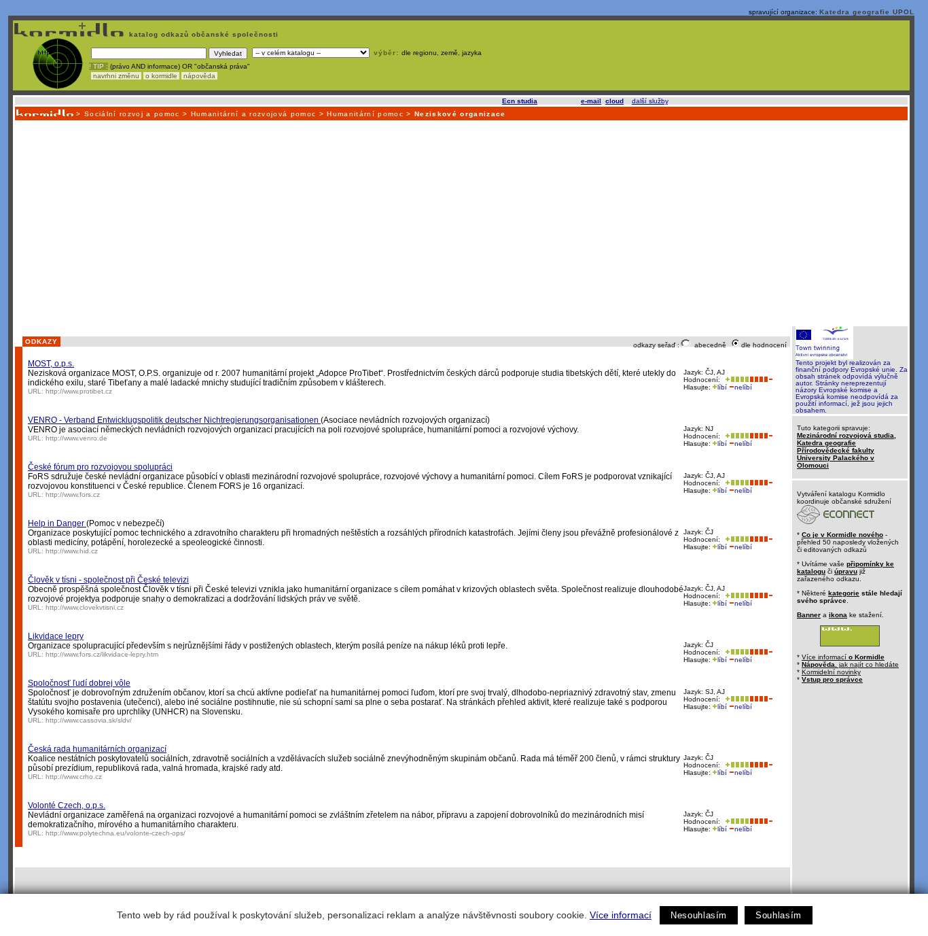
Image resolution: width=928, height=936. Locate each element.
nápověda (199, 76)
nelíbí (743, 387)
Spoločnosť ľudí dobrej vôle (79, 683)
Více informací (621, 914)
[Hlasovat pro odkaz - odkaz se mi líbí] (735, 379)
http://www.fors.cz (73, 494)
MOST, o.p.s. (51, 363)
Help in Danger (57, 523)
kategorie (843, 593)
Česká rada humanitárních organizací (97, 749)
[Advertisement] (460, 222)
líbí (722, 387)
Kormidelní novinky (831, 672)
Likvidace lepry (56, 636)
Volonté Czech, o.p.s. (66, 805)
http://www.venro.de (76, 438)
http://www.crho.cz (74, 776)
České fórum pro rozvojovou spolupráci (100, 467)
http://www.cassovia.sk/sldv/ (89, 720)
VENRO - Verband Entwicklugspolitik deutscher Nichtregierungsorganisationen (174, 420)
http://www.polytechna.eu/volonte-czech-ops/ (115, 833)
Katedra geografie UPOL (866, 12)
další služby (650, 101)
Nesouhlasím (699, 915)
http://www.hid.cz (72, 551)
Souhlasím (778, 915)
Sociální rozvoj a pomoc (132, 114)
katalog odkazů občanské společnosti (202, 34)
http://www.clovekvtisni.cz (85, 607)
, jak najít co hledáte (850, 664)
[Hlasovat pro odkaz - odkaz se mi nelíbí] (760, 379)
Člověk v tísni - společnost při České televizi (108, 580)
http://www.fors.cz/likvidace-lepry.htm (102, 654)
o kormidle (161, 76)
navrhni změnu (116, 76)
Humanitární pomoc (365, 114)
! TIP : (98, 66)
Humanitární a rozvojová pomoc (254, 114)
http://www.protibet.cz (79, 391)
